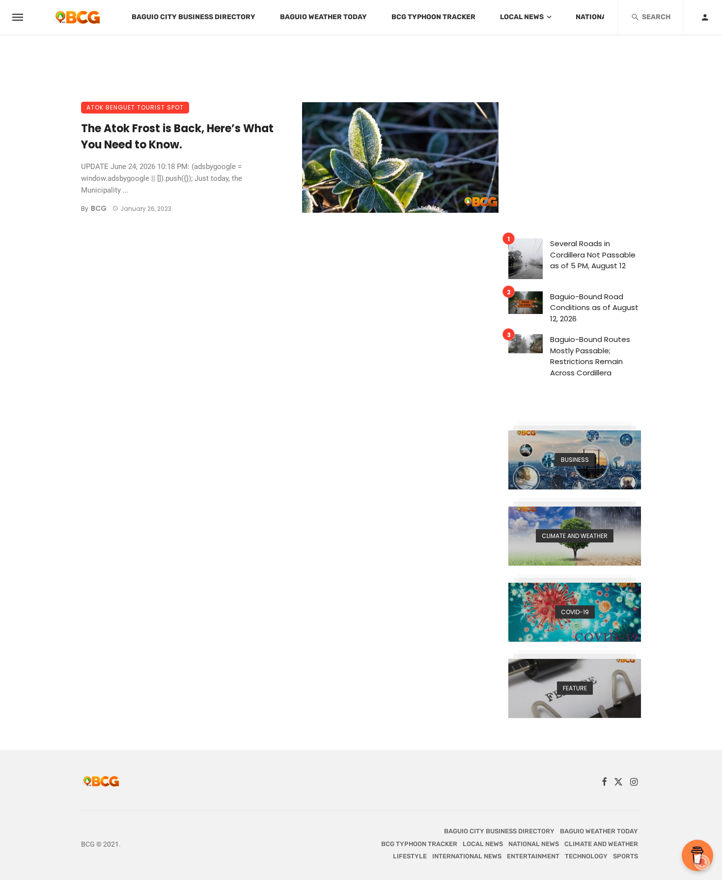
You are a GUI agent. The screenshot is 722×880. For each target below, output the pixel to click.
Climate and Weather (601, 844)
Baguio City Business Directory (193, 17)
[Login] (705, 17)
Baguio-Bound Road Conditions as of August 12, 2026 (594, 307)
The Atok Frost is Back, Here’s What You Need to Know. (177, 136)
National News (604, 17)
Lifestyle (410, 856)
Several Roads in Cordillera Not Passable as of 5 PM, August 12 (593, 254)
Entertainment (533, 856)
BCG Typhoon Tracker (433, 17)
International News (466, 856)
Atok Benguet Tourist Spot (135, 107)
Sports (625, 856)
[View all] (574, 459)
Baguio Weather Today (323, 17)
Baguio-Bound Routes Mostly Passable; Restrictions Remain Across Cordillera (590, 356)
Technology (586, 856)
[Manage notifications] (702, 862)
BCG (99, 208)
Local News (522, 17)
